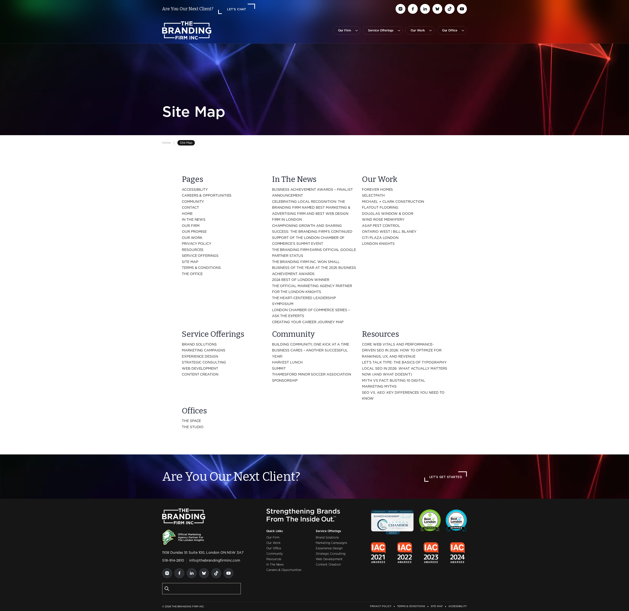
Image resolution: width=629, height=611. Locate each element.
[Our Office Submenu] (462, 30)
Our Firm (344, 30)
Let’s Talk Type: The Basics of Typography (404, 362)
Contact (190, 207)
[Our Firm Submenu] (355, 30)
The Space (191, 421)
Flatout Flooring (380, 207)
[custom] (400, 9)
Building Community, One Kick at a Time (310, 344)
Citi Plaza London (380, 238)
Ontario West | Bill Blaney (389, 231)
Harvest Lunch (287, 362)
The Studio (192, 427)
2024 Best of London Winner (300, 280)
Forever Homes (377, 189)
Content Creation (200, 374)
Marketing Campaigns (203, 350)
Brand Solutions (199, 344)
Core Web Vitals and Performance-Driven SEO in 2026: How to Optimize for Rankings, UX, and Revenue (401, 350)
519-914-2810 (173, 560)
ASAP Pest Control (381, 226)
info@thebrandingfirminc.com (214, 560)
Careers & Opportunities (206, 195)
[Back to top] (616, 598)
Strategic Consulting (204, 362)
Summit (279, 368)
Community (193, 202)
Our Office (449, 30)
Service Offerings (380, 30)
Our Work (418, 30)
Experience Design (200, 356)
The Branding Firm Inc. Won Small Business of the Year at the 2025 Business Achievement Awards (314, 268)
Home (166, 142)
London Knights (378, 244)
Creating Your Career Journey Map (308, 322)
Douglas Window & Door (387, 214)
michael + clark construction (393, 202)
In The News (193, 219)
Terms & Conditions (201, 268)
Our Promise (194, 231)
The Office (192, 274)
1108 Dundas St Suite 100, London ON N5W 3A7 (202, 552)
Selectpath (373, 195)
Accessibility (195, 189)
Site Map (190, 262)
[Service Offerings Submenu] (398, 30)
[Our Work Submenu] (429, 30)
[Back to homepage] (186, 30)
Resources (192, 250)
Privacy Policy (196, 244)
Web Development (200, 368)
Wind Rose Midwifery (383, 219)
